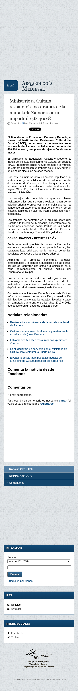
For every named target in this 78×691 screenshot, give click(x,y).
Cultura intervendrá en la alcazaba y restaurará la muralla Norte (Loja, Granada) (39, 333)
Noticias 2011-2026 (20, 469)
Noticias (16, 604)
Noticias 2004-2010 (20, 475)
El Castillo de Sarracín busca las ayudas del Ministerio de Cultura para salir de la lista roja (36, 359)
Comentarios (16, 482)
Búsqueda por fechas (20, 580)
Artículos (16, 608)
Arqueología (37, 85)
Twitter (15, 637)
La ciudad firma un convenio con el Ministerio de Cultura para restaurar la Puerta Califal (38, 350)
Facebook (17, 633)
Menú (10, 85)
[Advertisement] (39, 38)
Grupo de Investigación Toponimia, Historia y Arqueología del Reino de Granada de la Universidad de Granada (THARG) (39, 658)
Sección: (12, 557)
